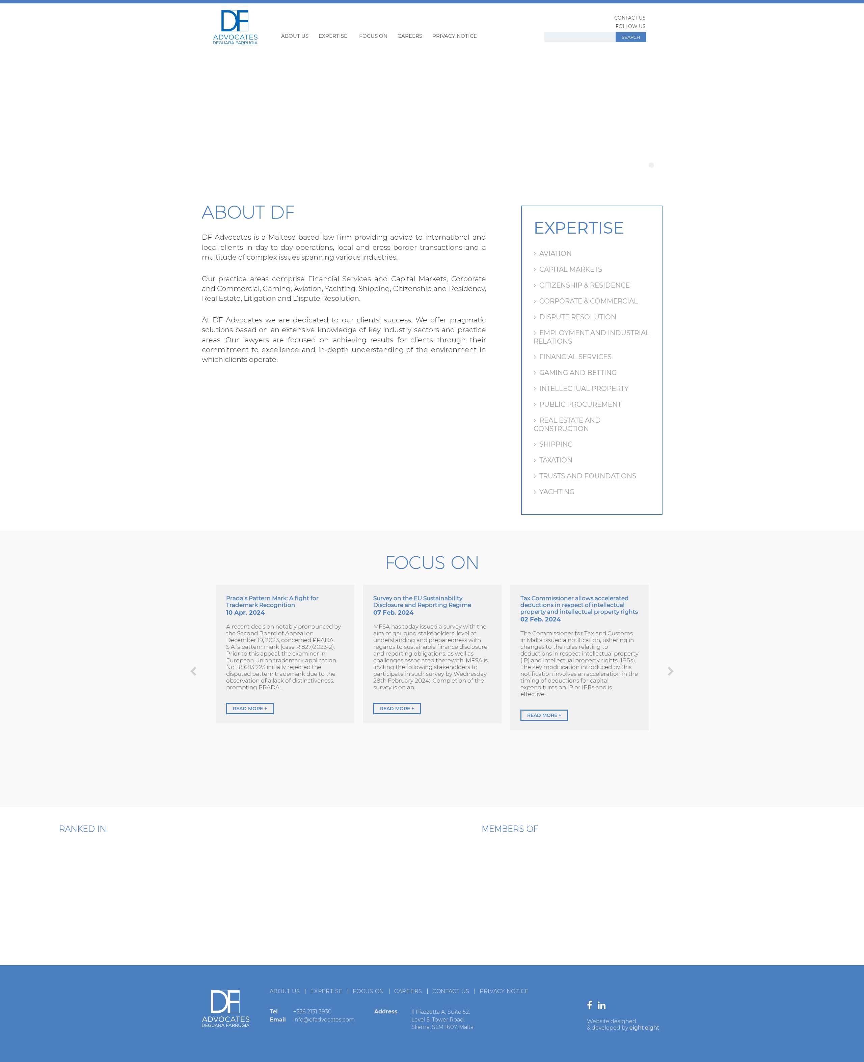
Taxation (555, 460)
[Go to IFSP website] (594, 926)
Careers (410, 36)
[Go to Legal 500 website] (122, 870)
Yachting (556, 492)
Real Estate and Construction (567, 424)
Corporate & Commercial (588, 301)
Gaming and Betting (578, 373)
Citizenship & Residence (584, 285)
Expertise (333, 36)
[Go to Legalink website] (510, 926)
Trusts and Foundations (587, 476)
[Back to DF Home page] (235, 42)
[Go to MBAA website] (636, 872)
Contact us (630, 18)
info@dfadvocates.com (324, 1019)
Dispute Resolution (577, 317)
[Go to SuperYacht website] (552, 872)
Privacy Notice (454, 36)
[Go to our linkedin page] (603, 1007)
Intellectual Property (584, 388)
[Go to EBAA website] (383, 872)
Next (671, 671)
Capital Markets (570, 269)
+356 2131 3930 (312, 1011)
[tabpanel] (432, 112)
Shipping (556, 444)
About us (294, 36)
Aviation (555, 253)
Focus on (373, 36)
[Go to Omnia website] (425, 926)
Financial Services (575, 357)
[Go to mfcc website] (467, 872)
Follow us (631, 26)
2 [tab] (659, 165)
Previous (193, 671)
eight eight (644, 1028)
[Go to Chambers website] (44, 870)
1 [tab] (651, 165)
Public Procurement (580, 404)
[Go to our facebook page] (591, 1007)
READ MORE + (250, 709)
